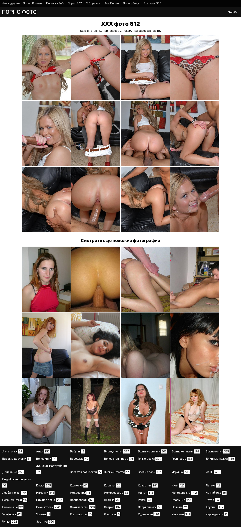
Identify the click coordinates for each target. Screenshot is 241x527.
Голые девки (149, 458)
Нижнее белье (49, 500)
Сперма (112, 507)
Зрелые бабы (149, 472)
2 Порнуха (93, 3)
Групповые (182, 458)
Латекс (213, 485)
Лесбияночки (14, 492)
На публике (216, 492)
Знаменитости (116, 472)
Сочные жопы (82, 507)
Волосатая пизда (118, 458)
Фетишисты (81, 514)
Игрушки (180, 472)
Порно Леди (131, 3)
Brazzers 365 (152, 3)
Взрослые (79, 458)
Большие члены (90, 30)
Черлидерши (217, 514)
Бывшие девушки (16, 458)
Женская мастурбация (52, 469)
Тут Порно (111, 3)
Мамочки (45, 492)
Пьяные (111, 500)
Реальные (181, 500)
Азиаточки (12, 451)
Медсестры (80, 492)
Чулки (9, 521)
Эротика (45, 521)
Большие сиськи (152, 451)
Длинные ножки (220, 458)
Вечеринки (46, 458)
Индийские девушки (16, 482)
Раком (127, 30)
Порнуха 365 (55, 3)
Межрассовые (142, 30)
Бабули (77, 451)
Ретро (212, 500)
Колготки (78, 485)
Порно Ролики (32, 3)
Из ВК (157, 30)
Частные (181, 514)
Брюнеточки (217, 451)
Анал (42, 451)
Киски (43, 485)
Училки (43, 514)
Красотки (147, 485)
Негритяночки (14, 500)
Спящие (179, 507)
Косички (112, 485)
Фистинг (112, 514)
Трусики (214, 507)
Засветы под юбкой (86, 472)
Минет (145, 492)
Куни (178, 485)
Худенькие (148, 514)
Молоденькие (184, 492)
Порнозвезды (112, 30)
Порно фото (19, 12)
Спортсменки (149, 507)
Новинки (231, 12)
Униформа (11, 514)
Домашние (12, 472)
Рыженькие (12, 507)
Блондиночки (116, 451)
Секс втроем (48, 507)
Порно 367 (75, 3)
